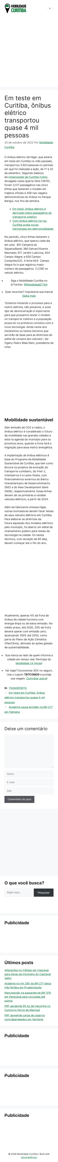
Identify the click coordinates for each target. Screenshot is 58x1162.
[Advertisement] (29, 51)
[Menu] (50, 8)
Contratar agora (36, 678)
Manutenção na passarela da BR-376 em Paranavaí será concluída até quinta (27, 996)
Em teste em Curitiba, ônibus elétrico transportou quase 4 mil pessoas (24, 697)
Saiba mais (29, 295)
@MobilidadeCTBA (35, 284)
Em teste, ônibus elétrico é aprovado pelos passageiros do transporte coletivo (32, 212)
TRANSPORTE (18, 688)
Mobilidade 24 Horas (29, 663)
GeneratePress (29, 1157)
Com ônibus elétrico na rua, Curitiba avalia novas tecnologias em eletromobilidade (32, 224)
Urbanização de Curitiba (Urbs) (27, 177)
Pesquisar (44, 892)
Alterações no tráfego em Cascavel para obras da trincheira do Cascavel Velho (27, 974)
